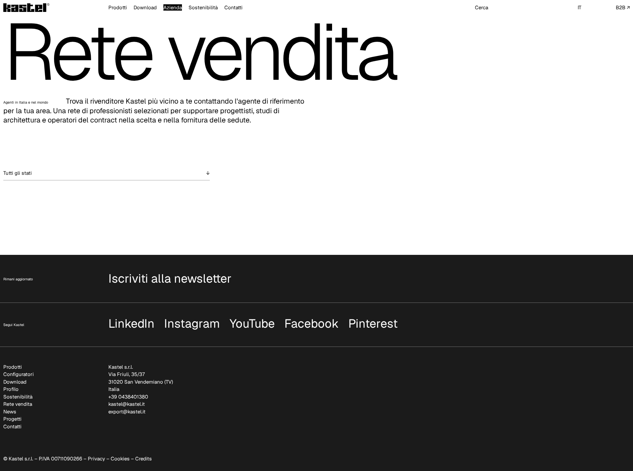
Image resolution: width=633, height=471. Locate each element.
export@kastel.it (126, 411)
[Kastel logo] (26, 7)
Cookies (120, 458)
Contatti (233, 7)
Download (145, 7)
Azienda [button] (172, 7)
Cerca (481, 7)
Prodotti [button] (117, 7)
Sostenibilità (203, 7)
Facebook (311, 323)
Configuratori (18, 374)
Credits (143, 458)
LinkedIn (131, 323)
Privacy (96, 458)
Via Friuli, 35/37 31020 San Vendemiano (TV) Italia (140, 381)
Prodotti (12, 367)
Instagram (192, 323)
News (9, 411)
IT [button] (579, 7)
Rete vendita (17, 404)
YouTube (252, 323)
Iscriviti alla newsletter (170, 278)
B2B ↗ (623, 7)
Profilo (11, 389)
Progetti (12, 419)
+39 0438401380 (128, 397)
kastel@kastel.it (126, 404)
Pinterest (373, 323)
